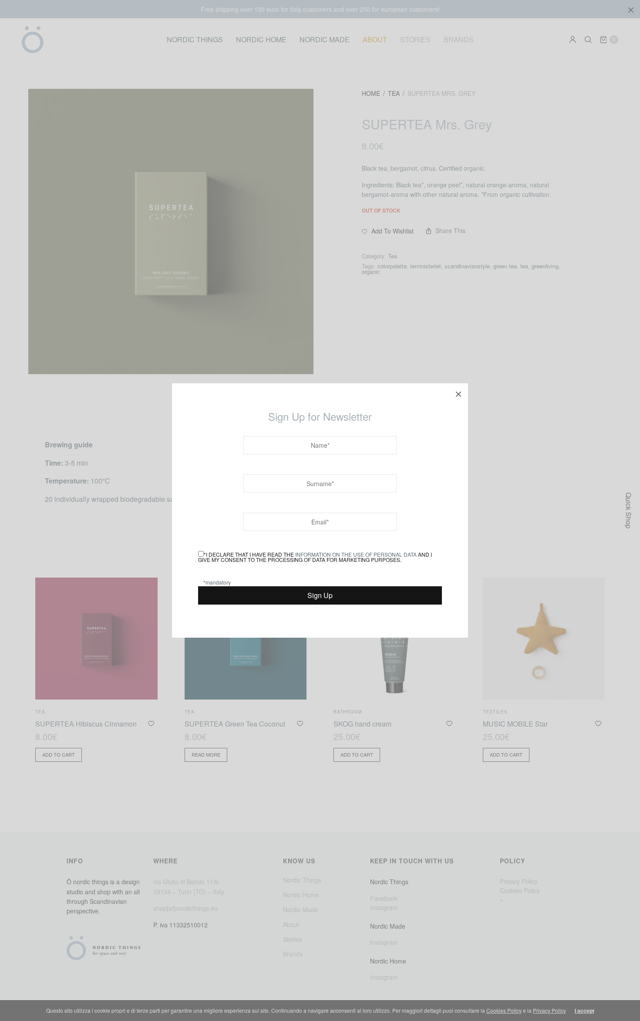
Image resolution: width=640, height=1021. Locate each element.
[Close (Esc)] (458, 392)
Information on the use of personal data (356, 554)
